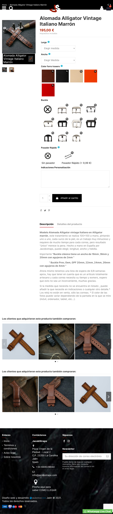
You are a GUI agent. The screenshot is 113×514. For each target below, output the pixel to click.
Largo (44, 42)
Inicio (6, 441)
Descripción (47, 224)
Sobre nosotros (12, 457)
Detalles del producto (69, 224)
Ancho (44, 54)
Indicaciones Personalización (55, 167)
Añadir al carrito (69, 198)
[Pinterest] (49, 210)
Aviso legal (10, 452)
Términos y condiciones (10, 447)
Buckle (44, 100)
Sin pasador (48, 163)
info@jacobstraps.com (44, 475)
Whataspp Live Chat (99, 511)
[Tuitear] (45, 210)
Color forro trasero (50, 66)
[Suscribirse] (107, 456)
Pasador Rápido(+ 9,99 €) (76, 163)
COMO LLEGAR (47, 490)
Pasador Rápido (49, 147)
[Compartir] (41, 210)
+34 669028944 (45, 467)
